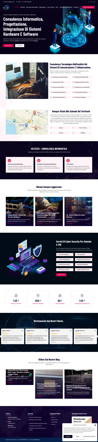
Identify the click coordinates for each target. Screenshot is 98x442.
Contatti (76, 7)
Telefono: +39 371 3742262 (14, 418)
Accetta (68, 436)
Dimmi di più (8, 45)
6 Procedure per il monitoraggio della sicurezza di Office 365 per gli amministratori (48, 215)
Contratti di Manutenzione (35, 417)
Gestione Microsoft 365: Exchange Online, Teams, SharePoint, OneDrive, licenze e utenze (19, 372)
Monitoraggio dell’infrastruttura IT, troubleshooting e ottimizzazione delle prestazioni (48, 386)
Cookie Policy (76, 439)
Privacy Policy (82, 439)
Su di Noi (22, 7)
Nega (77, 436)
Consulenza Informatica (66, 7)
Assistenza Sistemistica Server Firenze (38, 423)
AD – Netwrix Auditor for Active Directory (75, 216)
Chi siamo (19, 45)
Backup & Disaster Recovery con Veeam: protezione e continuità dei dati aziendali (78, 388)
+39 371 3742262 (12, 426)
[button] (95, 425)
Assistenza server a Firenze (35, 425)
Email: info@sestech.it (10, 1)
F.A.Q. (56, 7)
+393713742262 (27, 1)
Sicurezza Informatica (32, 7)
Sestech (17, 7)
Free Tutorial (50, 7)
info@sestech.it (11, 422)
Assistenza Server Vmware (35, 419)
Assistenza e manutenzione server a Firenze (37, 429)
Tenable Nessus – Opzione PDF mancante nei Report (17, 216)
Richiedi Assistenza (88, 7)
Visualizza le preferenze (89, 436)
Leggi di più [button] (4, 342)
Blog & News (42, 7)
